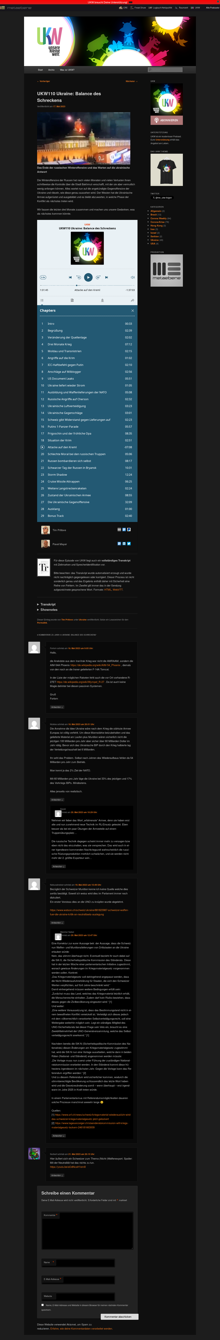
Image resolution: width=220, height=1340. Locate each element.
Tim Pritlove (67, 619)
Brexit (154, 214)
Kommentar (51, 1215)
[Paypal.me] (128, 530)
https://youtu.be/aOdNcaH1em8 (68, 1166)
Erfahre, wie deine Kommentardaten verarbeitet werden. (81, 1328)
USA (153, 243)
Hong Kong (157, 225)
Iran (153, 229)
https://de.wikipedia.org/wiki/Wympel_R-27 (80, 682)
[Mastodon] (123, 530)
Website (48, 1296)
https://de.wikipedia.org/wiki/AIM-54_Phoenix (95, 665)
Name (49, 1262)
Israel (153, 232)
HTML (107, 589)
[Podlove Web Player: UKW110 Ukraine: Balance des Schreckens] (87, 371)
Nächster (132, 81)
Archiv (51, 69)
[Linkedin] (123, 544)
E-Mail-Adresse (52, 1279)
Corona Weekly (159, 218)
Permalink (42, 622)
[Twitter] (128, 544)
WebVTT (118, 589)
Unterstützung (162, 139)
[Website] (118, 530)
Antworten (57, 706)
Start (40, 69)
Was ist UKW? (67, 69)
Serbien (155, 236)
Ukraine (83, 619)
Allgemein (156, 211)
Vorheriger (43, 81)
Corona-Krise (157, 222)
